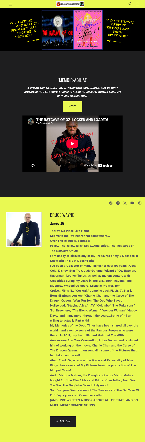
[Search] (130, 3)
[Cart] (139, 3)
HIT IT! (72, 106)
